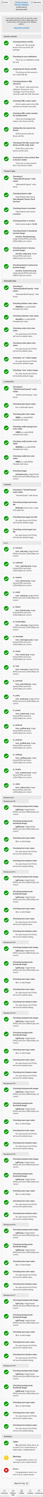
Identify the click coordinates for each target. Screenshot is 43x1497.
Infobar (21, 1493)
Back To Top (19, 1483)
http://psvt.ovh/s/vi (21, 28)
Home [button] (6, 2)
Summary (4, 1493)
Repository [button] (37, 2)
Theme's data (13, 1494)
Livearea (30, 1493)
